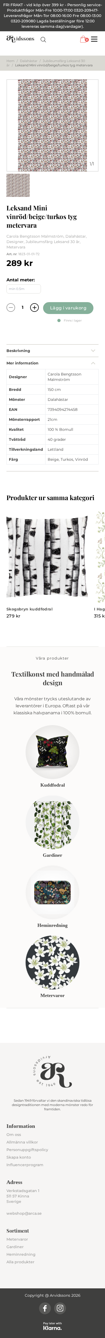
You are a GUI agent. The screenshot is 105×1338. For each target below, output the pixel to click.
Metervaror (17, 1239)
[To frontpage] (20, 39)
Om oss (13, 1134)
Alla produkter (20, 1262)
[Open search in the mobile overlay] (43, 39)
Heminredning (21, 1254)
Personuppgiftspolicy (27, 1149)
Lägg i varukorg (68, 307)
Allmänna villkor (22, 1142)
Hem (10, 61)
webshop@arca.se (24, 1213)
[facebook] (45, 1308)
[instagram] (60, 1308)
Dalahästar (28, 61)
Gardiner (15, 1246)
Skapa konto (18, 1157)
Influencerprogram (24, 1164)
